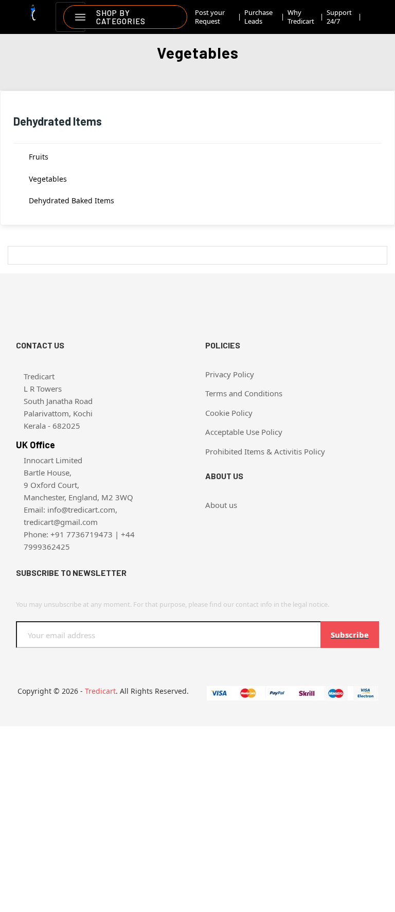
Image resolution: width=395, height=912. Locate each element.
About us (221, 505)
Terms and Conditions (243, 393)
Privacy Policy (229, 374)
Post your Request (210, 17)
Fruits (38, 157)
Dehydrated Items (57, 121)
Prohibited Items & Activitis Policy (265, 451)
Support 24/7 (339, 17)
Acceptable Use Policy (243, 432)
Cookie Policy (229, 413)
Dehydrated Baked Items (71, 200)
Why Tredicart (301, 17)
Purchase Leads (258, 17)
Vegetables (48, 179)
